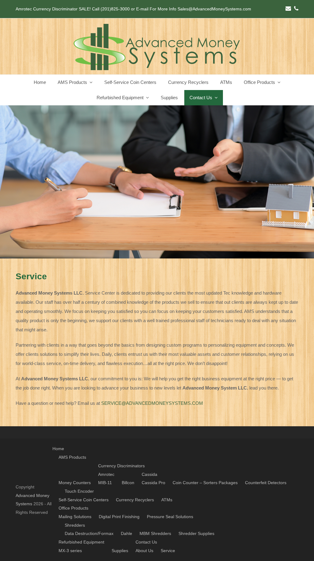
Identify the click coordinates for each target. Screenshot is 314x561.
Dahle (126, 533)
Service (168, 550)
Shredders (75, 525)
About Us (144, 550)
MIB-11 (105, 482)
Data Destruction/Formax (89, 533)
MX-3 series (70, 550)
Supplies (120, 550)
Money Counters (75, 482)
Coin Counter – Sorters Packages (205, 482)
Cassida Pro (153, 482)
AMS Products (72, 457)
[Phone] (296, 9)
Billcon (128, 482)
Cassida (149, 474)
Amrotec (106, 474)
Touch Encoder (79, 491)
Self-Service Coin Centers (84, 499)
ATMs (166, 499)
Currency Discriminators (121, 465)
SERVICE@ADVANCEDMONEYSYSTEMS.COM (152, 403)
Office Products (73, 508)
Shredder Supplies (196, 533)
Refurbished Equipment (81, 542)
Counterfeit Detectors (265, 482)
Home (58, 448)
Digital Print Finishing (119, 516)
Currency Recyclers (135, 499)
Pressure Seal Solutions (170, 516)
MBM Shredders (155, 533)
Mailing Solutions (75, 516)
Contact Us (146, 542)
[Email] (288, 9)
